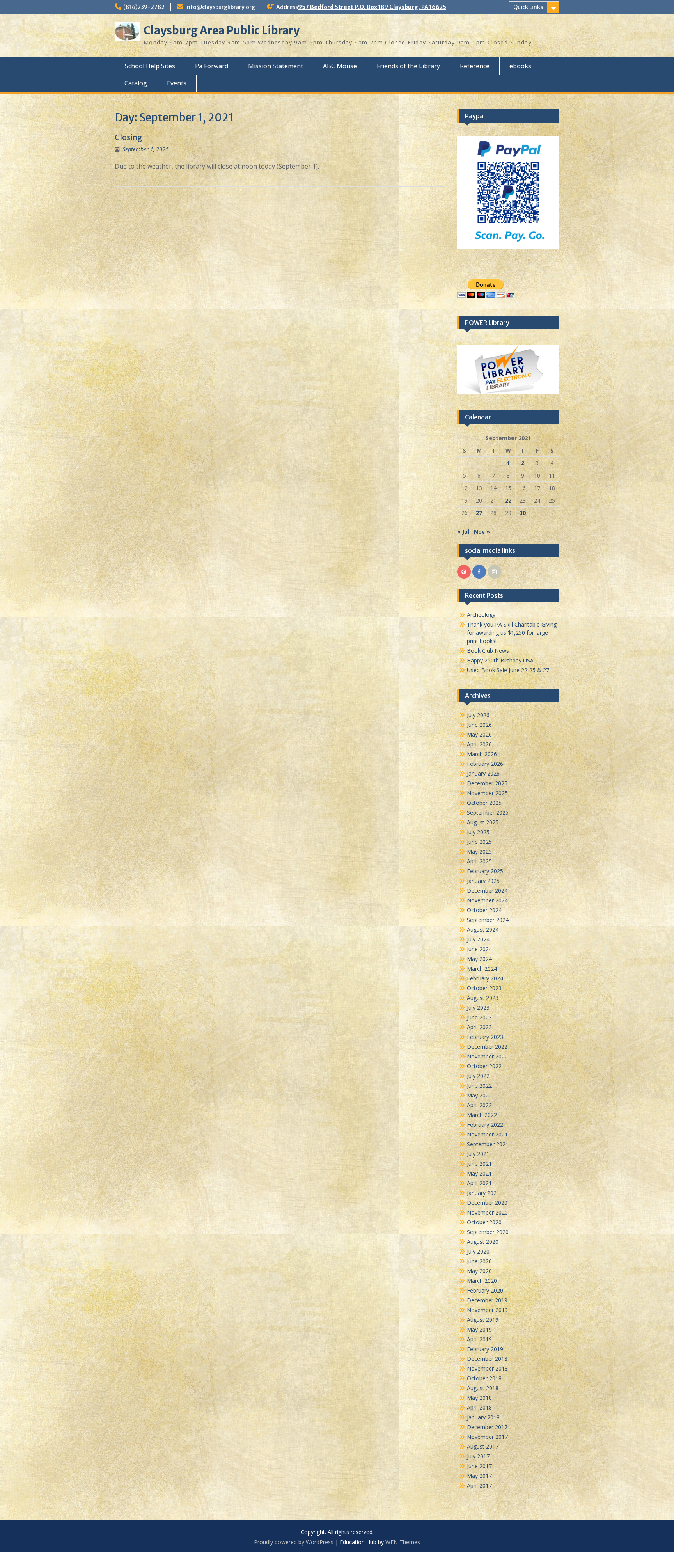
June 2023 (479, 1017)
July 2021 (478, 1154)
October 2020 (484, 1222)
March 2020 (482, 1280)
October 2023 (484, 988)
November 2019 (487, 1310)
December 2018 (487, 1358)
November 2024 (487, 900)
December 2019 (487, 1300)
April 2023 (479, 1027)
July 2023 (478, 1007)
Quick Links (528, 7)
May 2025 (479, 851)
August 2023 (482, 998)
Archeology (481, 614)
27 (479, 513)
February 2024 (485, 978)
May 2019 (479, 1329)
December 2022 (487, 1046)
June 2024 (479, 949)
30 (523, 513)
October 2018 (484, 1378)
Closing (128, 137)
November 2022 (487, 1056)
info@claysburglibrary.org (220, 7)
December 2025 (487, 783)
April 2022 (479, 1105)
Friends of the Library (408, 66)
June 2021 (479, 1163)
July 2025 (478, 832)
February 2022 (485, 1124)
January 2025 (483, 880)
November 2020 (487, 1212)
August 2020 (482, 1241)
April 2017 (479, 1485)
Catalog (135, 83)
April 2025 (479, 861)
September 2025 (488, 812)
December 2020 (487, 1202)
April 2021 (479, 1183)
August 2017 (482, 1446)
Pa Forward (211, 66)
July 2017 (478, 1456)
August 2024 (482, 929)
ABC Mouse (340, 66)
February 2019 (485, 1349)
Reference (475, 66)
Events (176, 83)
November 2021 (487, 1134)
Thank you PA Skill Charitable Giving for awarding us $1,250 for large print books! (512, 633)
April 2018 (479, 1407)
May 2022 (479, 1095)
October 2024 (484, 910)
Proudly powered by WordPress (293, 1542)
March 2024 (482, 968)
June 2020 (479, 1261)
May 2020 (479, 1271)
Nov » (482, 531)
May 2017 (479, 1475)
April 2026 (479, 744)
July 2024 (478, 939)
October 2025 (484, 802)
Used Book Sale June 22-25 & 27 (508, 670)
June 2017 (479, 1466)
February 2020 (485, 1290)
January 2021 (483, 1193)
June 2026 (479, 724)
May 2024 (479, 958)
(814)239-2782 (144, 7)
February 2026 (485, 763)
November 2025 (487, 793)
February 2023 (485, 1037)
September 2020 (488, 1232)
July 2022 (478, 1076)
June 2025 (479, 841)
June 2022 (479, 1085)
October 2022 (484, 1066)
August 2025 (482, 822)
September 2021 (488, 1144)
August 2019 (482, 1319)
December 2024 (487, 890)
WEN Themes (402, 1542)
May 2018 (479, 1397)
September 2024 (488, 919)
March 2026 (482, 754)
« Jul (463, 531)
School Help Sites (150, 66)
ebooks (520, 66)
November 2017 (487, 1436)
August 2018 (482, 1388)
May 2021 (479, 1173)
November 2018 (487, 1368)
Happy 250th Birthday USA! (501, 660)
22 (508, 500)
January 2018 (483, 1417)
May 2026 (479, 734)
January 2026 (483, 773)
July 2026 (478, 715)
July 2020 (478, 1251)
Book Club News (488, 650)
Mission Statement (275, 66)
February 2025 (485, 871)
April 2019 (479, 1339)
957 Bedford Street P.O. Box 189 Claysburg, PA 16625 (372, 7)
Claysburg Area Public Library (222, 30)
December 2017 (487, 1427)
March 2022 (482, 1115)
